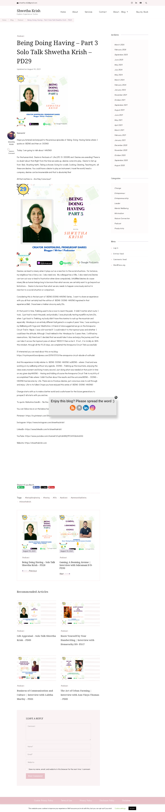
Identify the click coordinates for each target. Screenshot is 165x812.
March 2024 (119, 80)
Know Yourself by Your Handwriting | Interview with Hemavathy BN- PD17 (77, 640)
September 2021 (120, 105)
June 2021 (118, 115)
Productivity (119, 228)
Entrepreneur (119, 193)
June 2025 (118, 59)
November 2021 (120, 95)
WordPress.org (119, 265)
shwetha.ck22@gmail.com (28, 3)
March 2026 (119, 44)
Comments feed (120, 259)
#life (55, 497)
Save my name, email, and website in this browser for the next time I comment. (60, 769)
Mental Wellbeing (121, 208)
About (75, 11)
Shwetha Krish (28, 11)
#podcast (63, 497)
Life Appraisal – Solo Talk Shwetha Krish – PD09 (36, 638)
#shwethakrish (25, 501)
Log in (115, 248)
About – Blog (119, 11)
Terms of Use (66, 800)
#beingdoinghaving (32, 497)
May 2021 (118, 120)
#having (46, 497)
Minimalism (119, 213)
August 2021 (119, 110)
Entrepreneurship (121, 198)
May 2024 (118, 75)
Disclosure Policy (107, 800)
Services (88, 11)
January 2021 (119, 140)
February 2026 (120, 49)
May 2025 (118, 64)
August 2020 (119, 165)
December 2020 (120, 145)
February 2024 (120, 85)
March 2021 (119, 130)
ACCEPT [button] (132, 808)
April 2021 (118, 125)
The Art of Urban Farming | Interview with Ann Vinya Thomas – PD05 (80, 695)
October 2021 (119, 100)
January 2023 (120, 90)
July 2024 (118, 69)
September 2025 (121, 54)
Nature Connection (122, 218)
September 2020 (121, 160)
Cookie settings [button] (120, 808)
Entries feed (118, 253)
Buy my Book (142, 11)
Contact (103, 11)
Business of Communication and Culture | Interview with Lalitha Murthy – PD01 (35, 695)
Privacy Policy (86, 800)
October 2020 (119, 155)
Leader (117, 203)
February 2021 (120, 135)
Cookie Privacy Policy (43, 800)
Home (63, 11)
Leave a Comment (12, 152)
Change (117, 188)
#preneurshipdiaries (78, 497)
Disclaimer (126, 800)
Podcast (20, 36)
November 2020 (120, 150)
